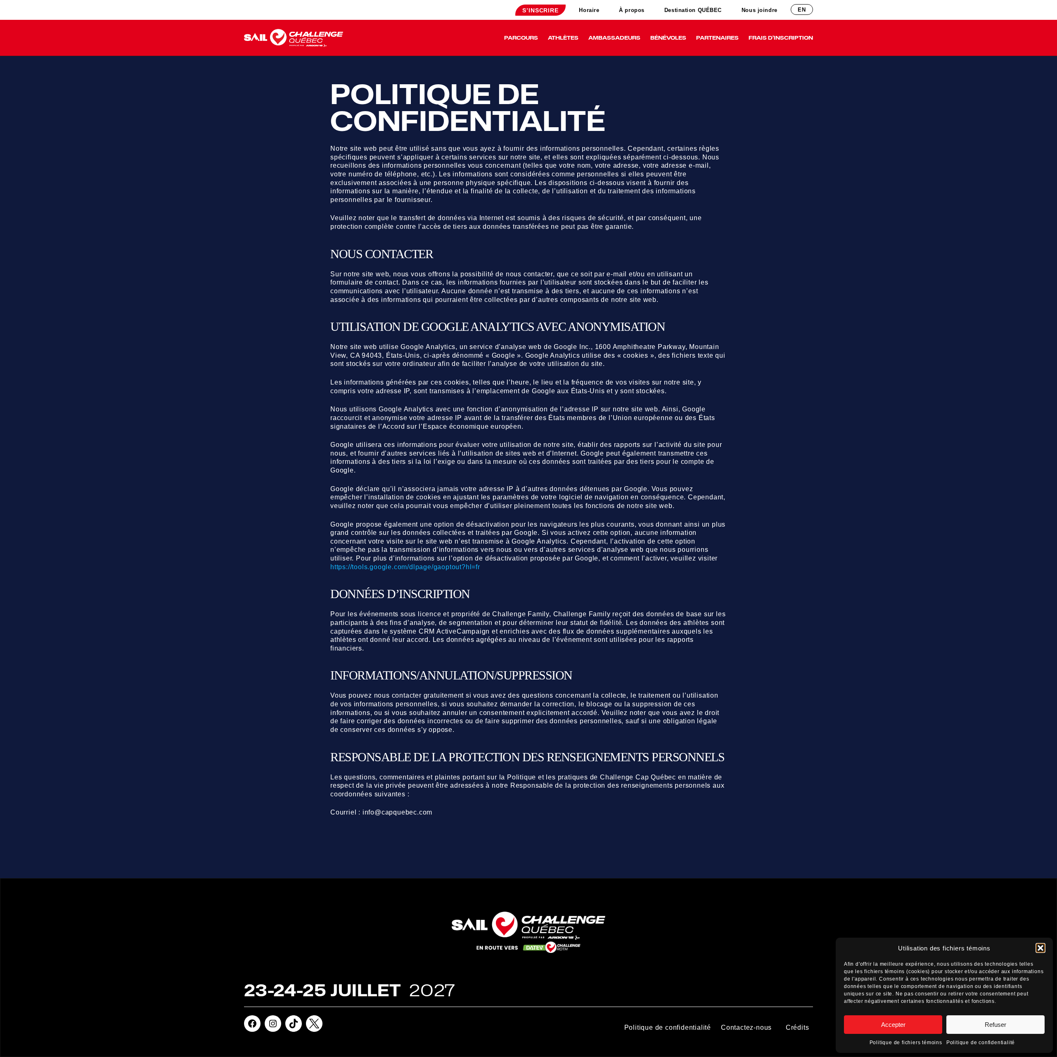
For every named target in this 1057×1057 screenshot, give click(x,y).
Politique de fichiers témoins (906, 1042)
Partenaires (717, 37)
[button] (1040, 948)
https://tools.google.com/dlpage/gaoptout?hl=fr (405, 566)
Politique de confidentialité (980, 1042)
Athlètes (563, 37)
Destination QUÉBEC (693, 10)
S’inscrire (540, 10)
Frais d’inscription (781, 37)
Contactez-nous (746, 1027)
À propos (631, 10)
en (802, 10)
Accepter (893, 1024)
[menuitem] (540, 10)
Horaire (589, 10)
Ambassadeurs (614, 37)
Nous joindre (759, 10)
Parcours (521, 37)
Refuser (995, 1024)
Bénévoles (668, 37)
